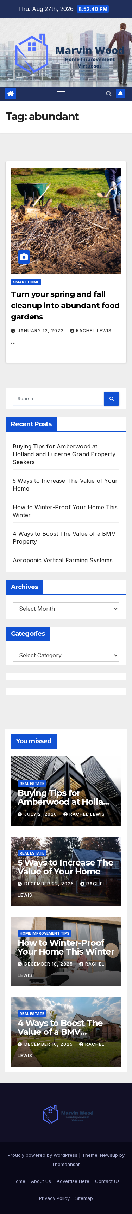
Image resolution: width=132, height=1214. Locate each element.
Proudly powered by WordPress (43, 1155)
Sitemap (84, 1198)
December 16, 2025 (49, 1044)
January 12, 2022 (41, 330)
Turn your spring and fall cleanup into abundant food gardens (65, 305)
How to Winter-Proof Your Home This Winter (66, 947)
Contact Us (107, 1181)
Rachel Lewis (94, 330)
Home (19, 1181)
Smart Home (26, 282)
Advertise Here (73, 1181)
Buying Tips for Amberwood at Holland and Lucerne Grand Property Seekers (64, 454)
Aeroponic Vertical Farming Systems (63, 560)
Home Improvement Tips (44, 933)
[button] (109, 93)
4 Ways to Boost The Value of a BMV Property (60, 1032)
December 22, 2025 (49, 883)
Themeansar (66, 1164)
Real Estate (32, 783)
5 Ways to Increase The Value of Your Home (65, 866)
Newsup (109, 1155)
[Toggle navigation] (61, 94)
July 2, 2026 (41, 814)
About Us (41, 1181)
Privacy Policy (54, 1198)
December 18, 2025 (49, 964)
